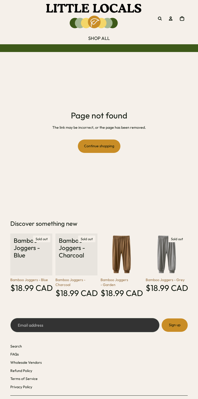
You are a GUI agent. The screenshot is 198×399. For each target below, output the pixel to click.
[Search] (160, 18)
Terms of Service (24, 378)
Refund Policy (21, 370)
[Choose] (134, 267)
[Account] (170, 18)
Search (16, 346)
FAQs (14, 354)
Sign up (174, 325)
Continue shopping (99, 146)
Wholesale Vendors (26, 362)
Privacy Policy (21, 387)
